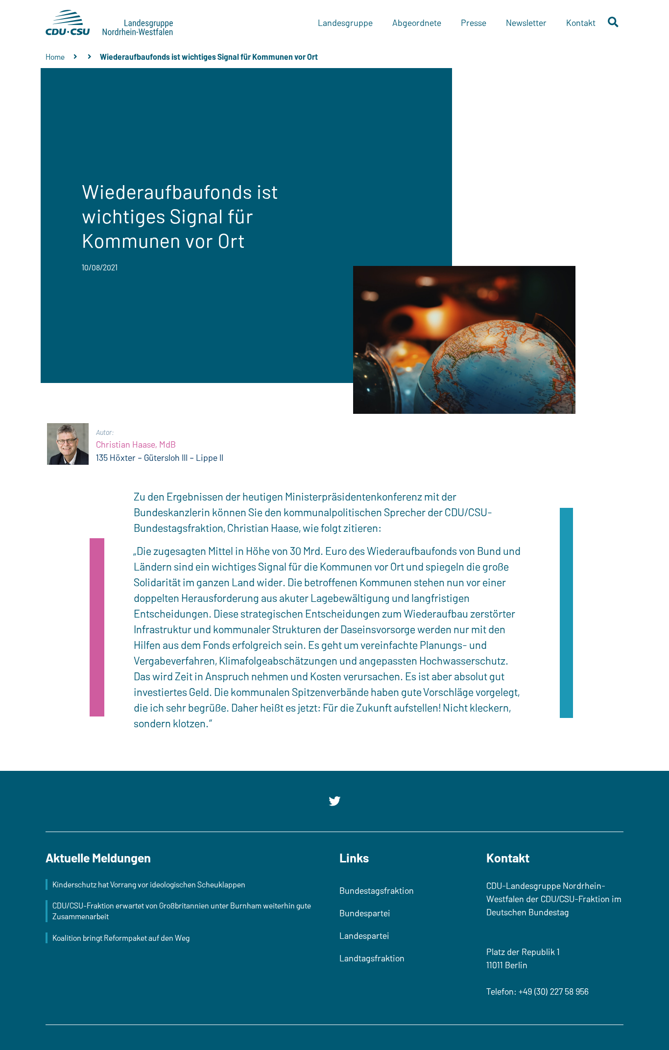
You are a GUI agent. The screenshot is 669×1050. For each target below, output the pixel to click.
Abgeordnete (416, 22)
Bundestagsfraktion (376, 890)
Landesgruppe (345, 22)
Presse (473, 22)
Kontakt (581, 22)
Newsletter (526, 22)
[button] (613, 23)
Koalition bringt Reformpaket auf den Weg (121, 937)
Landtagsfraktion (372, 958)
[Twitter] (334, 801)
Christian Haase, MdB (136, 444)
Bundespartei (364, 912)
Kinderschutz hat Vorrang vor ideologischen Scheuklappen (148, 884)
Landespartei (364, 935)
